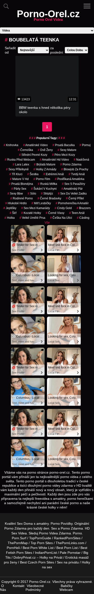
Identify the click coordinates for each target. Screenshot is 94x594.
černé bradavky (49, 198)
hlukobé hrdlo (16, 203)
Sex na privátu (68, 562)
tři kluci (15, 174)
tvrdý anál (77, 174)
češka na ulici (61, 217)
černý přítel (75, 198)
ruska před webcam (20, 159)
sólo (32, 193)
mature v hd (19, 179)
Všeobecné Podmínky (35, 588)
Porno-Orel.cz (48, 16)
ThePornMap (18, 543)
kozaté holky (31, 213)
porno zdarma (70, 164)
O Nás (3, 588)
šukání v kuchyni (44, 188)
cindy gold (63, 208)
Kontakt (18, 586)
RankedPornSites (67, 538)
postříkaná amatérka (69, 179)
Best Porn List (67, 548)
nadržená (81, 159)
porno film (42, 179)
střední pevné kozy (33, 154)
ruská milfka (47, 184)
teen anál (77, 213)
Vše (47, 222)
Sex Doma (25, 523)
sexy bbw (15, 193)
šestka (33, 174)
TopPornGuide (40, 538)
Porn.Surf (19, 538)
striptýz (47, 193)
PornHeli (13, 548)
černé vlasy (55, 213)
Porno (77, 533)
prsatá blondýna (21, 184)
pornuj (85, 145)
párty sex (18, 188)
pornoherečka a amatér (72, 203)
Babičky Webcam (66, 588)
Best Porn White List (38, 548)
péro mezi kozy (63, 154)
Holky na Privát (51, 557)
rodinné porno (21, 198)
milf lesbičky (41, 203)
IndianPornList (46, 553)
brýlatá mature (44, 164)
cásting (83, 217)
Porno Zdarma (15, 528)
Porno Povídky (62, 523)
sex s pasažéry (73, 184)
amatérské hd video (54, 159)
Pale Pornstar (70, 553)
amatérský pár (72, 188)
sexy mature (67, 150)
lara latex (21, 164)
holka (10, 217)
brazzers (84, 208)
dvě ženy (45, 150)
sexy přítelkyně (17, 169)
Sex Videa (19, 533)
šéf (13, 213)
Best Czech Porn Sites (37, 562)
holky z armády (45, 169)
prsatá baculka (64, 145)
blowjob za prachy (74, 169)
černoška (25, 150)
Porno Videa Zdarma (55, 533)
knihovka (11, 145)
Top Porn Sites (42, 543)
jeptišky (9, 208)
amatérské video (35, 145)
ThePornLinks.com (70, 543)
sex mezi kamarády (35, 208)
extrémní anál (53, 174)
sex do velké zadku (72, 193)
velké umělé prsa (32, 217)
